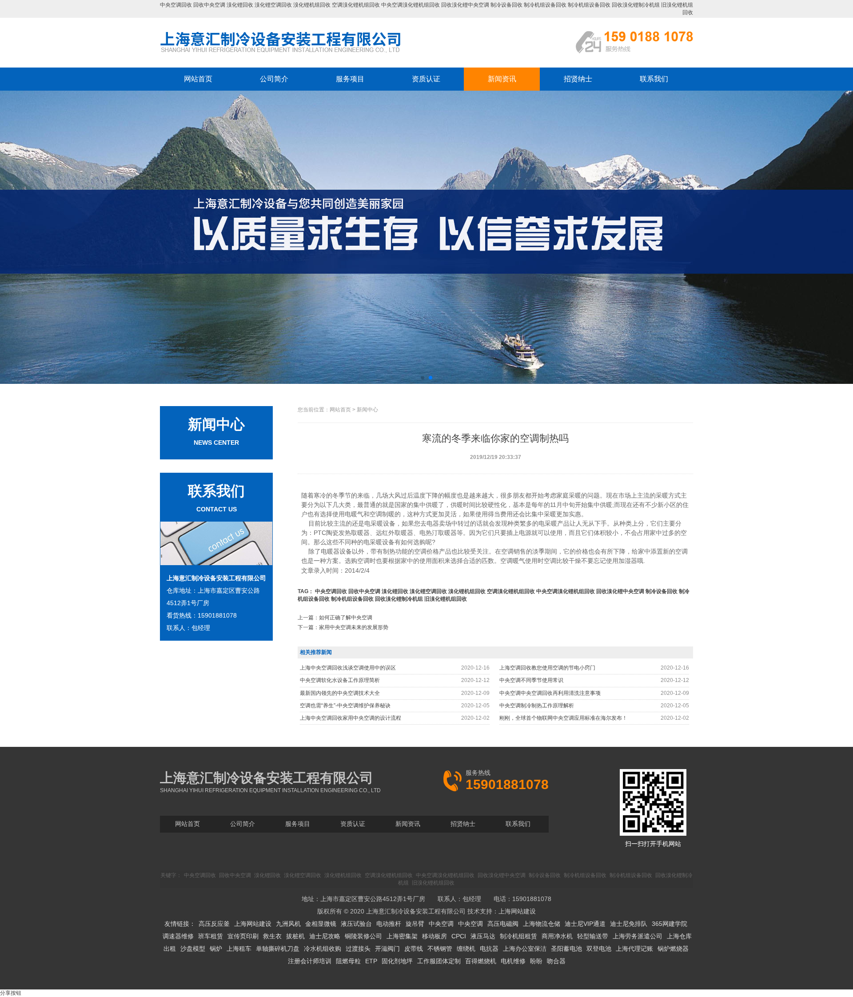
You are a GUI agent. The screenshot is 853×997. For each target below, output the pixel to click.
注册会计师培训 (309, 961)
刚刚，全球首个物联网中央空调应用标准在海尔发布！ (563, 718)
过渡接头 (358, 948)
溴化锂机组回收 (312, 5)
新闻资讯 (502, 79)
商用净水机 (557, 936)
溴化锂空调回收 (273, 5)
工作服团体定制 (439, 961)
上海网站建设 (517, 911)
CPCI (458, 936)
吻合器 (556, 961)
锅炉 (216, 948)
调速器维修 (178, 936)
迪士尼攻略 (324, 936)
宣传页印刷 (243, 936)
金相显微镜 (320, 923)
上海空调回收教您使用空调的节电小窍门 (547, 668)
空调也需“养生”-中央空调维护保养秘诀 (345, 705)
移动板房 (434, 936)
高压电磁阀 (502, 923)
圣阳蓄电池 (566, 948)
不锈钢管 (439, 948)
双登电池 (598, 948)
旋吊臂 (415, 923)
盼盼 (536, 961)
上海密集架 (402, 936)
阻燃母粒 (348, 961)
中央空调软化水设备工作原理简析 (340, 680)
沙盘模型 (192, 948)
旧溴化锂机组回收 (445, 599)
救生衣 (272, 936)
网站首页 (198, 79)
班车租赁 (210, 936)
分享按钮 (10, 993)
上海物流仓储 (541, 923)
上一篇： (335, 617)
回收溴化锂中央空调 (465, 5)
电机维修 (513, 961)
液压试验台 (356, 923)
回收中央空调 (209, 5)
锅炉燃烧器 (673, 948)
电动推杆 (388, 923)
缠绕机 (466, 948)
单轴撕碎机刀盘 (277, 948)
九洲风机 (288, 923)
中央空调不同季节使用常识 (531, 680)
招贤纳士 (578, 79)
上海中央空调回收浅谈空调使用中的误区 (348, 668)
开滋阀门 (387, 948)
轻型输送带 (592, 936)
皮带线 (413, 948)
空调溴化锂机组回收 (356, 5)
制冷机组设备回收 (545, 5)
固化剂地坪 (397, 961)
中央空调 (441, 923)
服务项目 (350, 79)
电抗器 (489, 948)
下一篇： (343, 627)
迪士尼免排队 (628, 923)
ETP (371, 961)
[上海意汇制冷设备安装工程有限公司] (281, 52)
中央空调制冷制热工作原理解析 (536, 705)
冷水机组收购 (322, 948)
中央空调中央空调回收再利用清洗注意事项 (550, 693)
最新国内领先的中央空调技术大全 (340, 693)
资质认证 (426, 79)
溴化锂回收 (240, 5)
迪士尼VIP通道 (585, 923)
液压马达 (482, 936)
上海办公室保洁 (524, 948)
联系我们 (654, 79)
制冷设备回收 (506, 5)
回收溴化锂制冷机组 (636, 5)
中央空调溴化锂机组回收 (410, 5)
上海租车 (239, 948)
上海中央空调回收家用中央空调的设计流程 (350, 718)
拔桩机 (295, 936)
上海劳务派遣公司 (637, 936)
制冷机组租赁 (518, 936)
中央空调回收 (176, 5)
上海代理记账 (634, 948)
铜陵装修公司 (363, 936)
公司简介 (274, 79)
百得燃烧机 (480, 961)
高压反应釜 (214, 923)
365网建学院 (669, 923)
